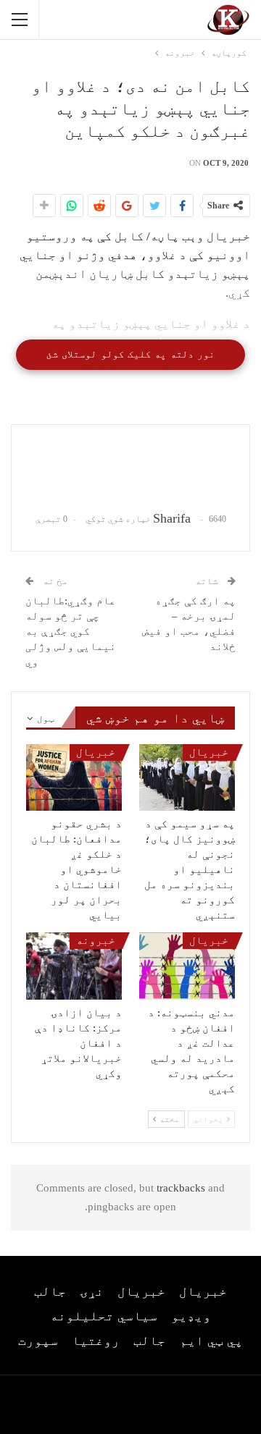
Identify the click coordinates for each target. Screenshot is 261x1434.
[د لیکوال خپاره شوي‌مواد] (130, 468)
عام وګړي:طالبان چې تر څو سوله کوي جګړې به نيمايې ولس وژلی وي (70, 631)
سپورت (38, 1340)
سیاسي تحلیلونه (103, 1316)
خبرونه (95, 940)
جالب (50, 1291)
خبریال (208, 752)
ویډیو (191, 1316)
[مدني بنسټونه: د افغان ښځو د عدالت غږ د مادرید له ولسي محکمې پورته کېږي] (187, 965)
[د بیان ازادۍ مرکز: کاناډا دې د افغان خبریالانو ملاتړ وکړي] (74, 965)
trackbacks (181, 1188)
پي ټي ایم (211, 1340)
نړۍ (92, 1291)
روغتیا (96, 1340)
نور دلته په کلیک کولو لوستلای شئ (130, 354)
